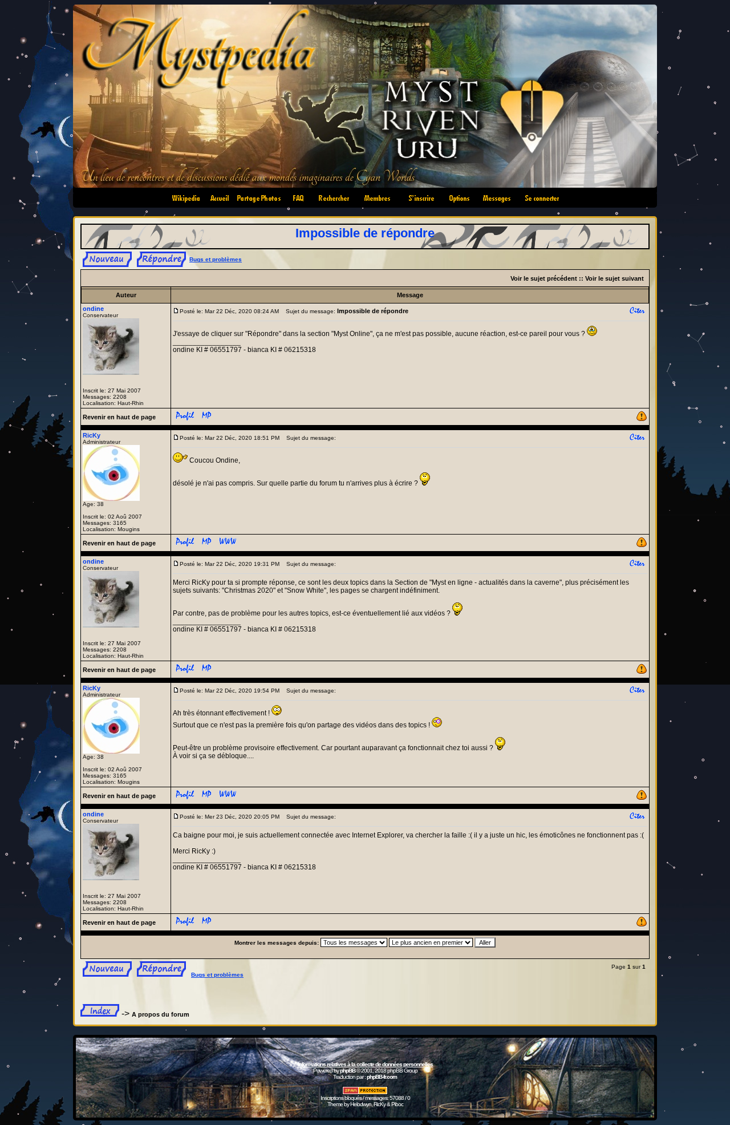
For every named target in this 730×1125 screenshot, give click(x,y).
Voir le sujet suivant (614, 278)
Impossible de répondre (365, 233)
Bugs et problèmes (215, 259)
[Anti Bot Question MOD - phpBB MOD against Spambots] (365, 1093)
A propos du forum (160, 1014)
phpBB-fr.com (382, 1077)
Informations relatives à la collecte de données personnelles (365, 1064)
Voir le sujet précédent (543, 278)
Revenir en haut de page (119, 417)
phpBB (347, 1070)
